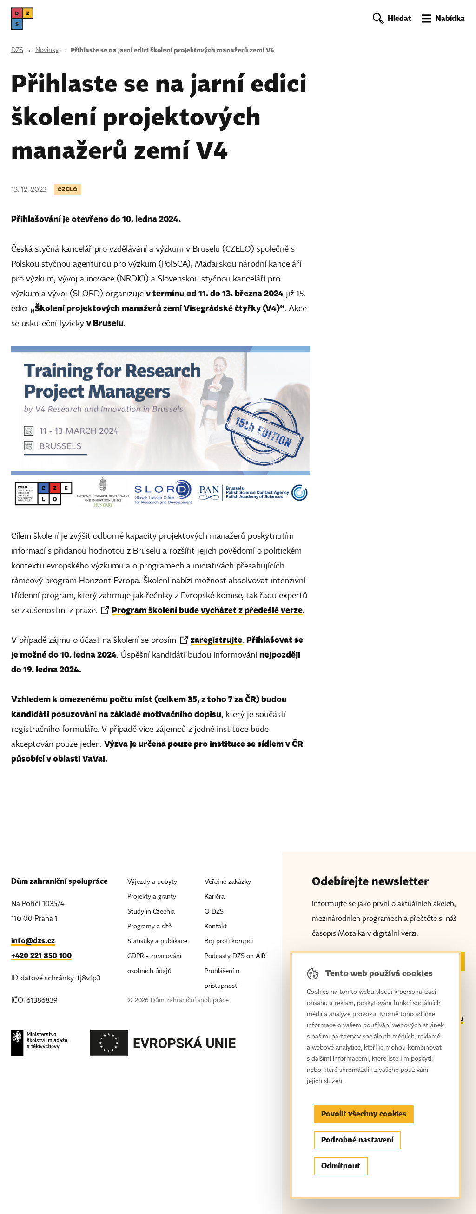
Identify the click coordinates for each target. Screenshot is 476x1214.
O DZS (214, 911)
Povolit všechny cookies (363, 1114)
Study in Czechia (151, 911)
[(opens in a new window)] (39, 1045)
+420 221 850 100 (41, 955)
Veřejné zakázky (228, 882)
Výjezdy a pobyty (152, 882)
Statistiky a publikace (157, 941)
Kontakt (216, 926)
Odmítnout (340, 1166)
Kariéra (215, 897)
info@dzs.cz (33, 941)
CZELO (68, 189)
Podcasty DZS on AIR (235, 956)
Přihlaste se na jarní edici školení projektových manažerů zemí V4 (172, 50)
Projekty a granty (151, 897)
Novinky (47, 50)
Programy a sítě (149, 926)
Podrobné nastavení (357, 1140)
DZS (17, 50)
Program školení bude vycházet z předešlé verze (207, 610)
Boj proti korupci (229, 941)
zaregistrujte (216, 639)
